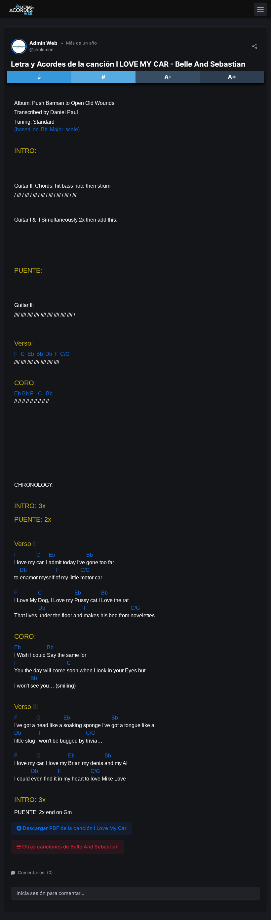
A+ (232, 77)
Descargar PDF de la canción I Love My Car (74, 828)
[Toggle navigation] (260, 9)
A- (167, 77)
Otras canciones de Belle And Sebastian (70, 846)
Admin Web (43, 43)
